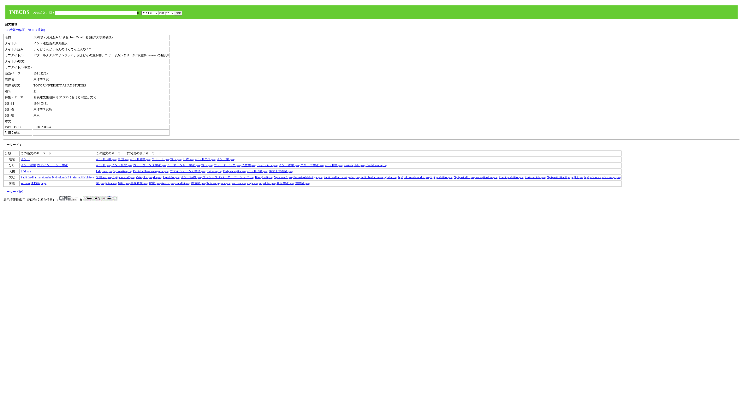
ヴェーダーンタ (227, 165)
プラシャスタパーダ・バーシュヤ (228, 177)
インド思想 (205, 159)
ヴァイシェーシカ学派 (52, 165)
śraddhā (182, 183)
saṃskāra (267, 183)
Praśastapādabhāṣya (82, 177)
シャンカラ (267, 165)
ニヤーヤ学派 (312, 165)
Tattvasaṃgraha (218, 183)
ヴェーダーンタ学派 (149, 165)
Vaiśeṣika (144, 177)
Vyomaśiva (122, 171)
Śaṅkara (214, 171)
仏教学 (248, 165)
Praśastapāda (354, 165)
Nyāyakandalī (60, 177)
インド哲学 (140, 159)
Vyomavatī (283, 177)
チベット (160, 159)
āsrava (168, 183)
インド (25, 159)
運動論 (35, 183)
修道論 (198, 183)
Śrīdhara (26, 171)
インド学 (226, 159)
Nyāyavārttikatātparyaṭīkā (565, 177)
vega (43, 183)
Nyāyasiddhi (464, 177)
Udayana (104, 171)
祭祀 (124, 183)
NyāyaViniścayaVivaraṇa (602, 177)
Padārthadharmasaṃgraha (378, 177)
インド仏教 (106, 159)
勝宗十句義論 (281, 171)
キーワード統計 (14, 191)
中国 (123, 159)
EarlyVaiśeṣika (234, 171)
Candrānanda (376, 165)
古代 (176, 159)
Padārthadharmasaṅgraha (151, 171)
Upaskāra (171, 177)
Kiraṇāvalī (264, 177)
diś (157, 177)
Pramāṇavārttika (511, 177)
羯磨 (155, 183)
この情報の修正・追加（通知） (25, 30)
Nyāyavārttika (441, 177)
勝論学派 (285, 183)
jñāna (111, 183)
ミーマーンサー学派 (183, 165)
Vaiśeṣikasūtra (486, 177)
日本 (188, 159)
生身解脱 (139, 183)
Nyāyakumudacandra (414, 177)
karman (25, 183)
